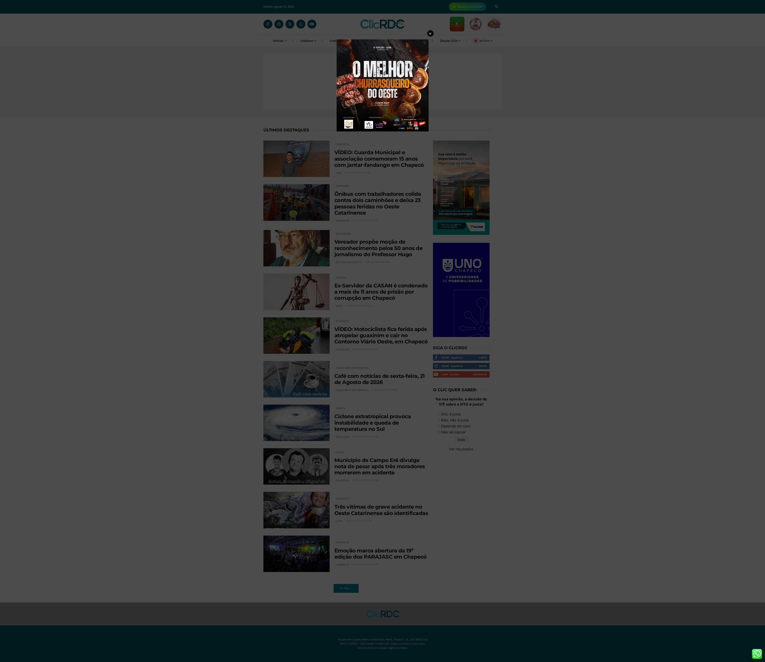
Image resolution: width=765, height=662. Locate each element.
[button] (430, 33)
